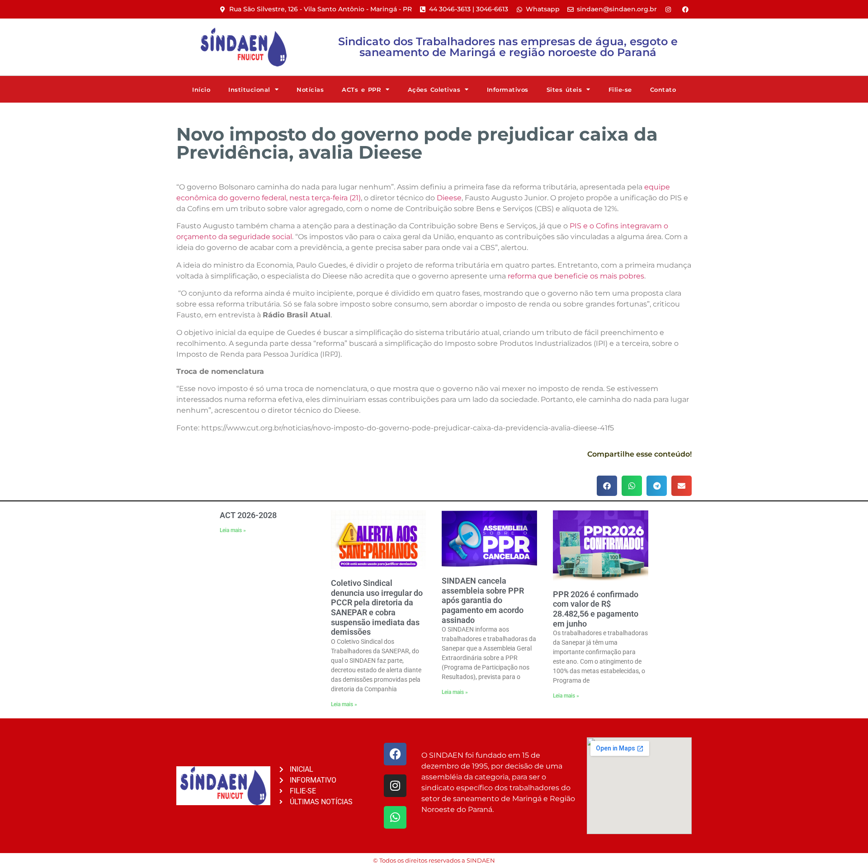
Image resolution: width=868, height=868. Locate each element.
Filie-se (620, 89)
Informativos (507, 89)
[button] (607, 486)
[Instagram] (395, 785)
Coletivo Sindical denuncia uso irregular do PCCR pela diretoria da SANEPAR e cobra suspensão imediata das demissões (377, 607)
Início (201, 89)
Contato (663, 89)
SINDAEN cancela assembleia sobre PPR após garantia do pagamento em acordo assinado (483, 600)
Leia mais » (233, 530)
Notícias (310, 89)
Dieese (449, 197)
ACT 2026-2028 (248, 515)
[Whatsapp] (395, 817)
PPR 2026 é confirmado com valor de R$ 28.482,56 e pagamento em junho (595, 609)
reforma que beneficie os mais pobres (576, 276)
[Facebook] (395, 754)
